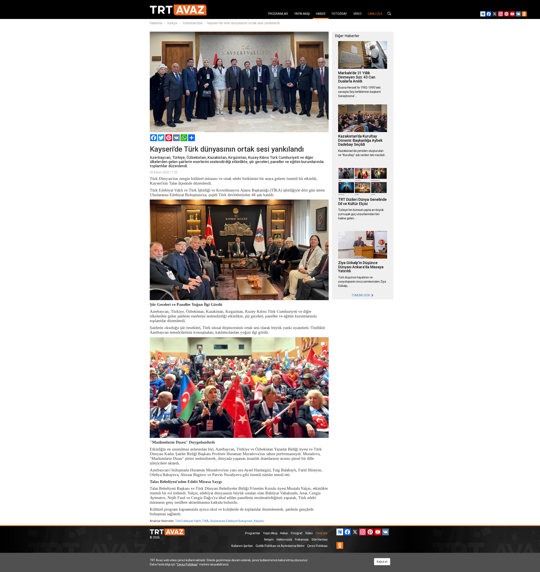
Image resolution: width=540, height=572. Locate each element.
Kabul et (382, 561)
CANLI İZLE (375, 13)
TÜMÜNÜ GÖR (361, 295)
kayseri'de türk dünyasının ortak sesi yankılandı (243, 23)
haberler (156, 23)
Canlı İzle (322, 533)
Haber (284, 533)
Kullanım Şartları (242, 546)
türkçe (172, 23)
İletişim (269, 539)
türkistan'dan (192, 23)
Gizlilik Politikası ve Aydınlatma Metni (280, 546)
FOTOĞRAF (339, 13)
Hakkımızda (284, 539)
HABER (320, 13)
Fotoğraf (296, 533)
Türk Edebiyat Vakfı (188, 521)
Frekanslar (302, 539)
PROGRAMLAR (278, 13)
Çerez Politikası (317, 546)
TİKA (205, 521)
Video (309, 533)
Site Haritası (320, 539)
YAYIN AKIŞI (302, 13)
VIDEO (357, 13)
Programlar (252, 533)
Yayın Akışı (270, 533)
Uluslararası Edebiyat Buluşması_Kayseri (237, 521)
